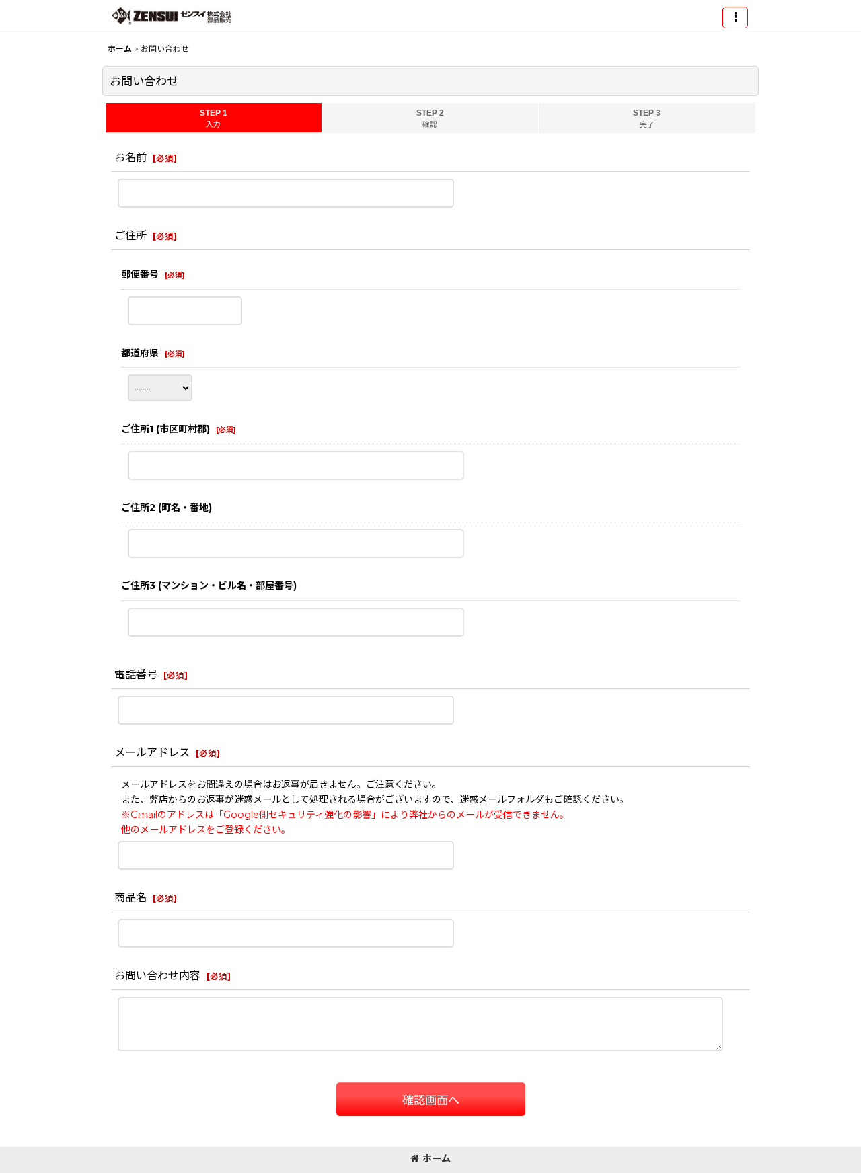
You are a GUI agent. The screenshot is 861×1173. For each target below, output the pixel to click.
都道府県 (140, 353)
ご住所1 (165, 429)
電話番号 (135, 674)
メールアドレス (152, 752)
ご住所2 (166, 507)
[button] (735, 17)
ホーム (436, 1158)
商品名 (130, 897)
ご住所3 (209, 585)
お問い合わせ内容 (157, 975)
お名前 (130, 157)
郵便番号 (140, 274)
